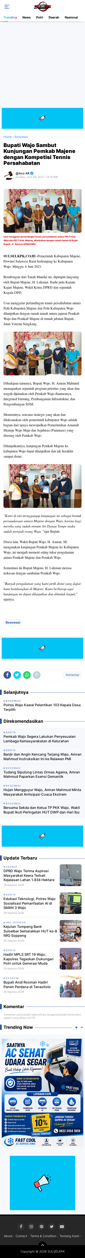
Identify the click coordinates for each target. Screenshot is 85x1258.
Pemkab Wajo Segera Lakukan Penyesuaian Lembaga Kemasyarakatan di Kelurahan (39, 738)
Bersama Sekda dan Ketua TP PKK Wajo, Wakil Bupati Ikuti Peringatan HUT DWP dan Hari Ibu (41, 809)
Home (7, 137)
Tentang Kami (69, 1236)
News (26, 17)
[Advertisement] (42, 65)
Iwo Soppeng (16, 922)
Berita (11, 894)
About (8, 1236)
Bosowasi (13, 622)
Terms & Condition (43, 1236)
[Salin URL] (37, 675)
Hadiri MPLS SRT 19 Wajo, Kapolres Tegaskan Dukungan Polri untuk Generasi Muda (28, 959)
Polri (39, 17)
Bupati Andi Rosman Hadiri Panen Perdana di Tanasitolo (27, 984)
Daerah (54, 17)
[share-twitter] (17, 675)
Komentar (72, 675)
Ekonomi (13, 978)
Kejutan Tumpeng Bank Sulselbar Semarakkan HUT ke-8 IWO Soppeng (30, 931)
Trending (10, 17)
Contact (21, 1236)
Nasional (71, 17)
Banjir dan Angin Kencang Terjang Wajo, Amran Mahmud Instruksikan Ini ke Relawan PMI (42, 756)
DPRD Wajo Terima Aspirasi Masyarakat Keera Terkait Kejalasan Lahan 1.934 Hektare (28, 875)
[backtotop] (42, 1245)
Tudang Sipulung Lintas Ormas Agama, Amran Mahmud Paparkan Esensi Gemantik (41, 774)
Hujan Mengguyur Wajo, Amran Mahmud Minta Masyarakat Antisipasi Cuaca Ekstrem (42, 792)
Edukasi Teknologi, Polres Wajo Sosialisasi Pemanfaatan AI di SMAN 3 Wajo (29, 903)
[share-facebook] (7, 675)
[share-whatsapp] (27, 675)
